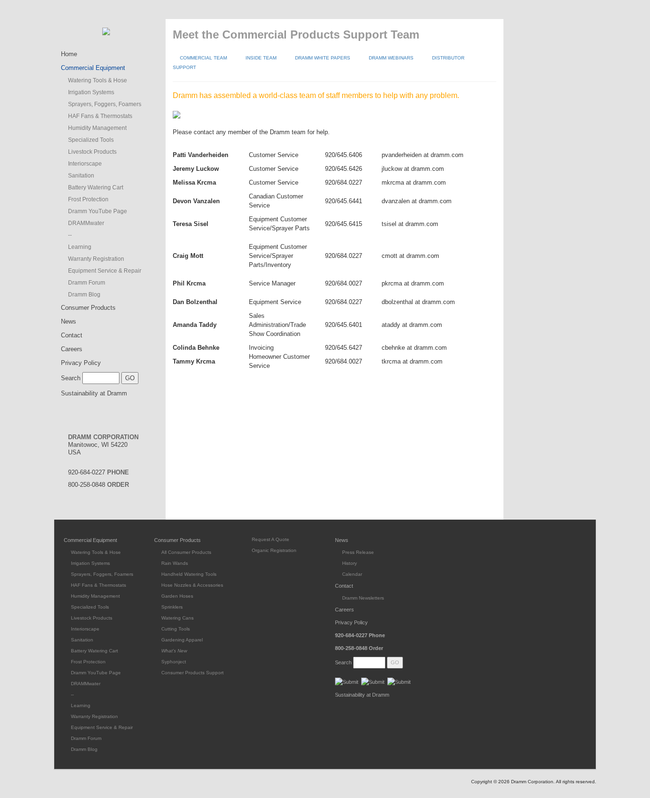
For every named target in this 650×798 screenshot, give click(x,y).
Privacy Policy (81, 362)
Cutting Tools (175, 628)
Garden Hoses (177, 596)
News (68, 321)
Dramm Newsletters (363, 598)
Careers (71, 349)
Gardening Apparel (182, 639)
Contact (71, 335)
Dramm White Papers (322, 57)
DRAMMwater (86, 223)
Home (69, 54)
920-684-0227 (98, 472)
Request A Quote (270, 539)
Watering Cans (177, 618)
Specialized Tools (91, 140)
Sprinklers (172, 607)
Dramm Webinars (391, 57)
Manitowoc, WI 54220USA (103, 444)
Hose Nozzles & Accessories (192, 585)
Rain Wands (174, 563)
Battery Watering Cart (95, 187)
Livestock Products (92, 151)
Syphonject (173, 661)
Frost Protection (88, 199)
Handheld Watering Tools (189, 574)
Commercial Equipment (93, 67)
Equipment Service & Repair (104, 270)
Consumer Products (88, 307)
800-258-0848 (98, 484)
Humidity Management (97, 128)
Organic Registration (274, 550)
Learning (79, 247)
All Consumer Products (186, 552)
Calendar (352, 574)
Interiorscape (85, 163)
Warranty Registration (96, 259)
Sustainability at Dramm (94, 393)
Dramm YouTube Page (97, 211)
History (349, 563)
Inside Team (261, 57)
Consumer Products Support (192, 672)
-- (70, 235)
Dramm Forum (86, 282)
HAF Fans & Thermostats (100, 116)
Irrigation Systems (91, 92)
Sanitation (81, 175)
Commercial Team (203, 57)
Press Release (358, 552)
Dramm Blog (84, 294)
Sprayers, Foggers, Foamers (104, 104)
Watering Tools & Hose (97, 80)
